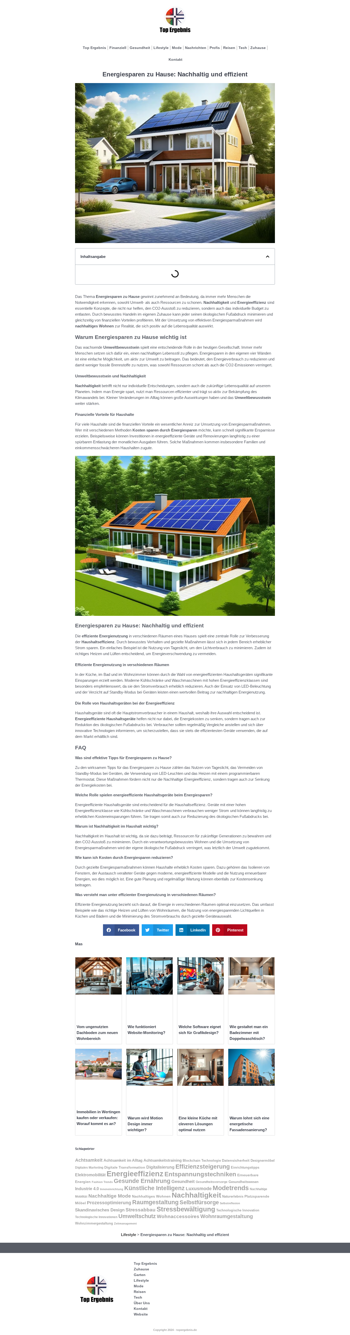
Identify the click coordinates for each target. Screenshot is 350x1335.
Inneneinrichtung (111, 1189)
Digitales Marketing (89, 1167)
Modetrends (231, 1187)
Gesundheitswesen (244, 1182)
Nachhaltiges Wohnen (151, 1196)
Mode (177, 48)
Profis (215, 48)
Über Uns (142, 1303)
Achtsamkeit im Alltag (123, 1160)
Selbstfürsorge (199, 1202)
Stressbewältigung (186, 1209)
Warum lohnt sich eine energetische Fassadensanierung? (249, 1124)
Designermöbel (263, 1160)
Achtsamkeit (88, 1160)
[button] (268, 256)
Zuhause (258, 48)
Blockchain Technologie (202, 1160)
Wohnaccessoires (178, 1216)
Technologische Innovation (237, 1210)
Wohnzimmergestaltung (94, 1223)
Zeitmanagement (125, 1223)
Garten (140, 1275)
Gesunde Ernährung (142, 1181)
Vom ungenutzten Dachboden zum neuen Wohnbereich (97, 1033)
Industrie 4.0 (87, 1188)
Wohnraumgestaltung (226, 1216)
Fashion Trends (102, 1181)
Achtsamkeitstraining (162, 1160)
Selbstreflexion (230, 1203)
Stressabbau (141, 1209)
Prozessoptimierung (109, 1202)
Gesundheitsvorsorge (212, 1182)
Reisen (229, 48)
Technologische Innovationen (96, 1217)
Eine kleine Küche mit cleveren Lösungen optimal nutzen (198, 1124)
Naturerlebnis (232, 1196)
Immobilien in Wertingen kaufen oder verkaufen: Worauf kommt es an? (98, 1118)
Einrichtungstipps (245, 1167)
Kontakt (175, 59)
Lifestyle (161, 48)
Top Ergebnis (94, 48)
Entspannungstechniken (200, 1174)
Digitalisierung (160, 1167)
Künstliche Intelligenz (154, 1188)
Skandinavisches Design (100, 1210)
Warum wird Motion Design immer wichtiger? (145, 1124)
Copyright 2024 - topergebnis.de (175, 1329)
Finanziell (117, 48)
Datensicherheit (236, 1160)
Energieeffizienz (135, 1173)
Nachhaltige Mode (109, 1196)
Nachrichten (195, 48)
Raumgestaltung (155, 1202)
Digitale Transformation (124, 1167)
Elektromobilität (90, 1175)
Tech (243, 48)
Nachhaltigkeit (196, 1195)
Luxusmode (199, 1188)
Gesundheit (140, 48)
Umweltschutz (137, 1216)
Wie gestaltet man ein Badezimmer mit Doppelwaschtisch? (249, 1033)
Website (141, 1314)
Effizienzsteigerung (203, 1166)
